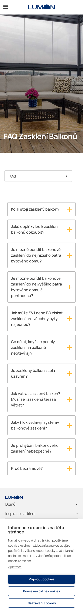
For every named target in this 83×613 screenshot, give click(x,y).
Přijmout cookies (41, 579)
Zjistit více (14, 567)
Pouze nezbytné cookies (41, 591)
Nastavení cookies (41, 603)
